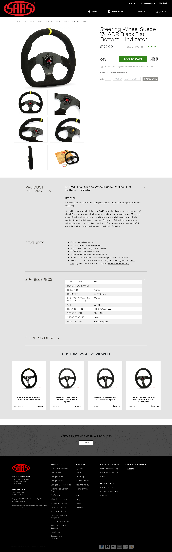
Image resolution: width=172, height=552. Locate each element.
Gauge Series (57, 477)
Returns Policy (82, 485)
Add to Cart (133, 59)
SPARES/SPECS (38, 279)
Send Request (101, 321)
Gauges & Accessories (61, 485)
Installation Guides (109, 492)
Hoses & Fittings (58, 507)
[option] (29, 386)
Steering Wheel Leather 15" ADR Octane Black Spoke (67, 399)
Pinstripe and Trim (59, 499)
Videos (103, 477)
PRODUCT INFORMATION (38, 189)
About (78, 504)
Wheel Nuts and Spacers (58, 527)
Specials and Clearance (56, 537)
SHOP (94, 11)
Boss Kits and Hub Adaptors (59, 516)
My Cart (79, 469)
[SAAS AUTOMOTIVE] (19, 8)
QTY (103, 59)
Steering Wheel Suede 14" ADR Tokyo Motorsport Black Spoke (143, 399)
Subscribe (131, 469)
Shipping (80, 477)
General (104, 496)
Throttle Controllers (60, 522)
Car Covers (56, 473)
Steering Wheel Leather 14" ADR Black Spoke (105, 398)
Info (130, 3)
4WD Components (59, 469)
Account (148, 3)
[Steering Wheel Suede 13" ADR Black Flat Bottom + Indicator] (48, 58)
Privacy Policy (82, 481)
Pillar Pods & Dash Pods (59, 490)
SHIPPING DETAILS (42, 338)
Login (78, 473)
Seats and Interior (59, 503)
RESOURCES (117, 11)
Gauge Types (57, 481)
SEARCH (141, 11)
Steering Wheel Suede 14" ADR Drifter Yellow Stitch (29, 398)
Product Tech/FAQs (109, 473)
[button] (153, 59)
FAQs (78, 500)
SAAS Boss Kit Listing (118, 263)
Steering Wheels (58, 511)
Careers (79, 508)
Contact (163, 3)
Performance (57, 495)
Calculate (150, 79)
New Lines (55, 532)
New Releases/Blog (109, 469)
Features (34, 243)
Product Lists (106, 487)
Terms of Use (82, 489)
